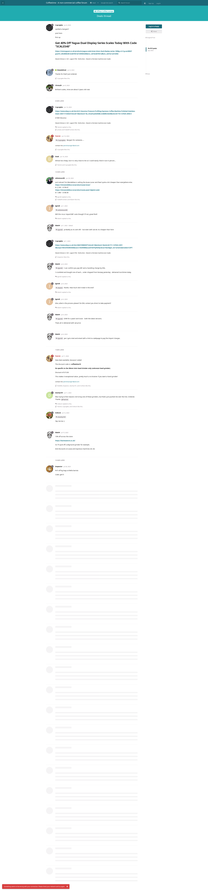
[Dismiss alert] (67, 887)
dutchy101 (62, 417)
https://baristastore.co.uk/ (65, 441)
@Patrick (64, 400)
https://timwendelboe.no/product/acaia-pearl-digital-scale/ (77, 190)
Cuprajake (61, 140)
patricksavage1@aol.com (71, 145)
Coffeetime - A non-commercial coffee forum (66, 2)
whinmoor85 (62, 210)
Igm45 (60, 230)
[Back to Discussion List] (3, 3)
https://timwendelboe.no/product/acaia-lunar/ (72, 185)
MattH (60, 288)
